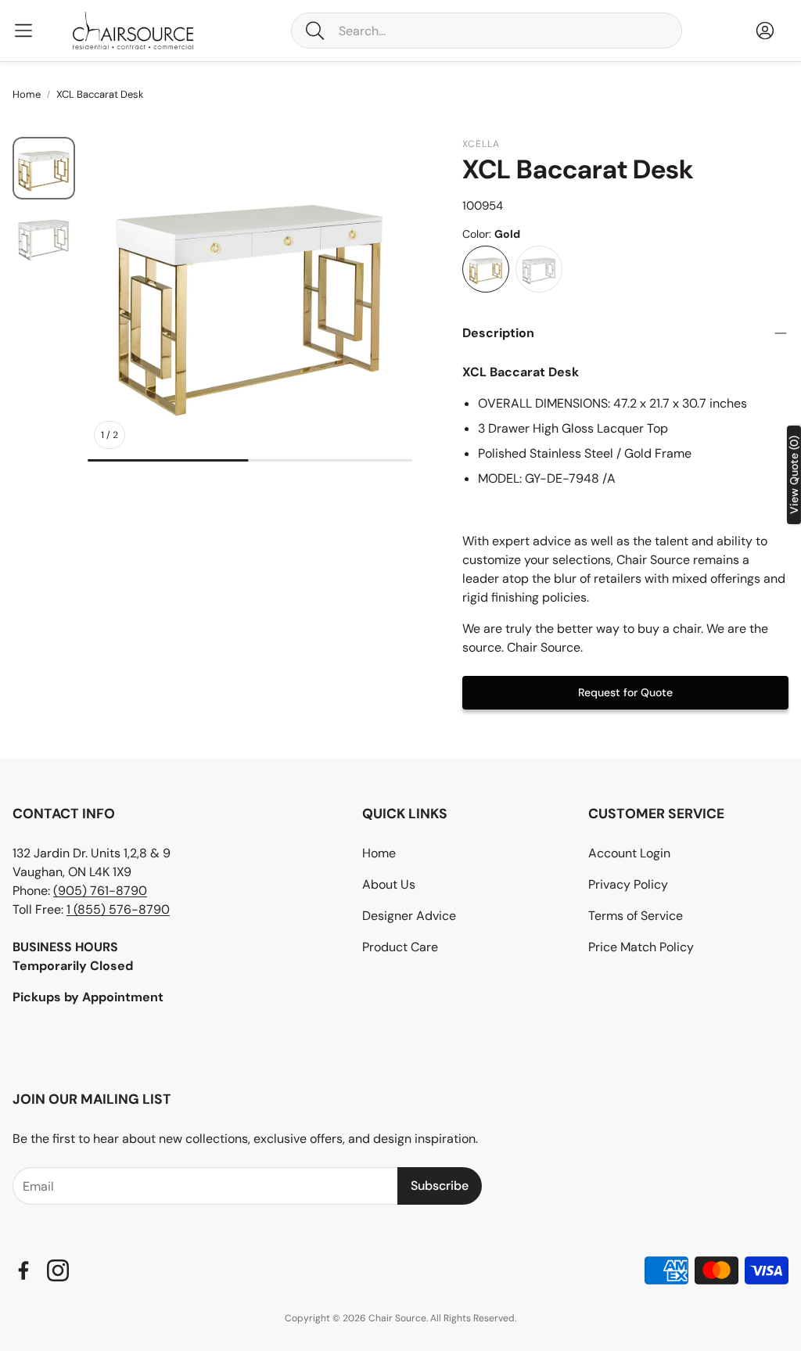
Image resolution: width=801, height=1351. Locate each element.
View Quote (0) (794, 475)
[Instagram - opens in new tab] (58, 1270)
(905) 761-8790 (100, 890)
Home (27, 94)
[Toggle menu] (23, 30)
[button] (486, 30)
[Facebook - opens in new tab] (23, 1270)
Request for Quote (625, 692)
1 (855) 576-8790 (118, 909)
